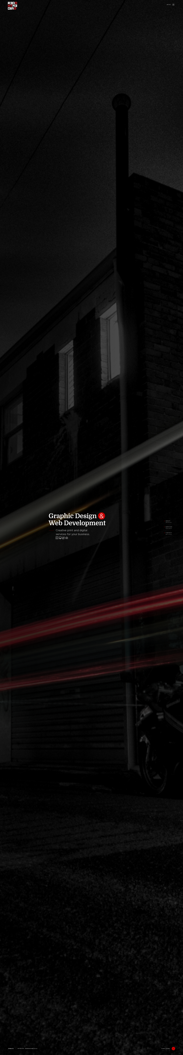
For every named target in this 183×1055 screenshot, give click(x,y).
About (169, 521)
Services (169, 527)
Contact (169, 533)
